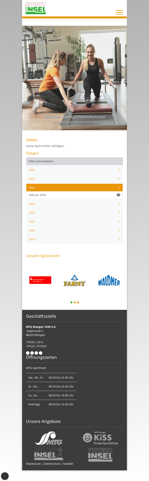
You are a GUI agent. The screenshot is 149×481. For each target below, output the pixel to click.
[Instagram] (36, 353)
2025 (32, 178)
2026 (32, 170)
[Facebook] (27, 353)
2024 (32, 187)
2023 (32, 203)
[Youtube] (40, 353)
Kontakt (68, 464)
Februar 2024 (74, 195)
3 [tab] (78, 302)
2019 (32, 239)
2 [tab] (75, 302)
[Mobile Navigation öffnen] (119, 12)
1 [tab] (71, 302)
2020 (32, 230)
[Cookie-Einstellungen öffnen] (5, 476)
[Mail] (32, 353)
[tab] (74, 170)
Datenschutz (52, 464)
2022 (32, 212)
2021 (32, 221)
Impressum (33, 464)
